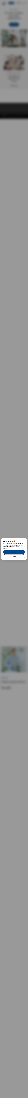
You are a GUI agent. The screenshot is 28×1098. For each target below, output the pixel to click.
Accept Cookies (14, 552)
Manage (14, 556)
